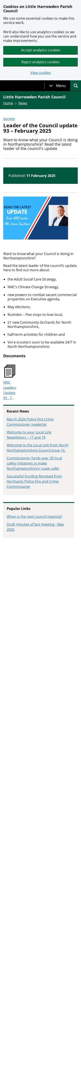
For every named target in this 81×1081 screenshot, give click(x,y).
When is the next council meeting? (34, 516)
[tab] (57, 85)
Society (9, 119)
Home (8, 103)
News (22, 103)
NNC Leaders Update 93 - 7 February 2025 (10, 390)
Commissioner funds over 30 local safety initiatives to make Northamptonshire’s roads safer (34, 463)
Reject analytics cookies (40, 62)
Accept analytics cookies (40, 50)
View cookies (40, 73)
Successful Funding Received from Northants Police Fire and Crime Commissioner (34, 481)
